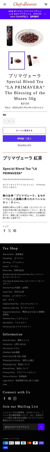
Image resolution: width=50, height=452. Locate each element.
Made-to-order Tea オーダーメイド (18, 308)
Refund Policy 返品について (15, 368)
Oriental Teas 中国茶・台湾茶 (15, 288)
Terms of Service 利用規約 (15, 376)
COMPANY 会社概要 (11, 352)
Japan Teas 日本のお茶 (13, 292)
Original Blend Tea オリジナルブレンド (20, 304)
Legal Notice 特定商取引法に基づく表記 (21, 380)
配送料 (15, 107)
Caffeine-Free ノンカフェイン (15, 318)
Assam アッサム (10, 266)
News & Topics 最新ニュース (16, 340)
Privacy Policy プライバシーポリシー (19, 372)
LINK (5, 384)
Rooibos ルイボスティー (14, 296)
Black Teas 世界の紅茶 (13, 270)
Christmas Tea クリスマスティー (17, 326)
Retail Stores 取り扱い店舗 (14, 356)
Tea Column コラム (11, 348)
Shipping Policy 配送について (16, 364)
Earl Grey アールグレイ (13, 262)
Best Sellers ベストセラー (15, 322)
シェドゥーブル (13, 438)
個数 (4, 115)
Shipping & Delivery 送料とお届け (18, 360)
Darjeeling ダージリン (13, 258)
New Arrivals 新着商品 (13, 254)
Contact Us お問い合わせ (14, 344)
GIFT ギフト (8, 300)
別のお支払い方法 (24, 145)
